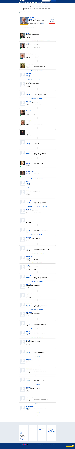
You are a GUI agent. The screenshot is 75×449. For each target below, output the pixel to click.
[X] (27, 444)
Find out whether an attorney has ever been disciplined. (41, 429)
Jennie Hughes (28, 378)
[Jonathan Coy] (22, 192)
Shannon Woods (29, 340)
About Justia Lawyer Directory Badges (50, 428)
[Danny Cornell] (22, 75)
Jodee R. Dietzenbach (30, 43)
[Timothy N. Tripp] (22, 112)
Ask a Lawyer (24, 2)
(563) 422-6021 (28, 277)
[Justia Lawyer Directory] (22, 1)
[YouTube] (23, 444)
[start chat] (73, 446)
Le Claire (21, 430)
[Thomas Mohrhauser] (22, 408)
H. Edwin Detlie (28, 120)
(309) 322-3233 (30, 19)
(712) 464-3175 (28, 389)
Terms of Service (46, 444)
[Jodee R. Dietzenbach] (22, 45)
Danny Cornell (28, 73)
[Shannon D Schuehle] (22, 173)
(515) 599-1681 (28, 143)
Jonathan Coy (28, 190)
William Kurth (28, 387)
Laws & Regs (36, 2)
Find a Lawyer (20, 2)
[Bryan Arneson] (22, 239)
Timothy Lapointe (29, 256)
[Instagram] (25, 444)
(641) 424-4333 (28, 258)
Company (42, 444)
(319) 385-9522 (28, 75)
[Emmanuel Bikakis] (22, 248)
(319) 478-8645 (28, 324)
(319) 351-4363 (28, 66)
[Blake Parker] (22, 142)
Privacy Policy (50, 444)
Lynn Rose (28, 63)
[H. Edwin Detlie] (22, 122)
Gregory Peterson (29, 218)
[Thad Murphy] (22, 35)
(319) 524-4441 (28, 94)
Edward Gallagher (29, 350)
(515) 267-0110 (28, 113)
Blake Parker (28, 140)
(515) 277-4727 (28, 173)
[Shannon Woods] (22, 342)
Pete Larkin (28, 130)
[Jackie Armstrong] (22, 370)
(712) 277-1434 (28, 239)
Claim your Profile (50, 430)
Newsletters (39, 2)
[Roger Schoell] (22, 361)
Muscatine (21, 431)
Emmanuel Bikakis (29, 246)
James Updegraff (29, 275)
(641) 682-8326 (28, 153)
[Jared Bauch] (22, 323)
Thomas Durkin (31, 17)
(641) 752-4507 (28, 361)
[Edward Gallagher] (22, 352)
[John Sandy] (22, 398)
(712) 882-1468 (28, 408)
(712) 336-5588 (28, 399)
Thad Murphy (28, 33)
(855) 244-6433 (28, 56)
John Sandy (28, 396)
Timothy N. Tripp (29, 110)
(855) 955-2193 (28, 163)
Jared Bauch (28, 321)
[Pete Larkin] (22, 132)
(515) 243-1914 (28, 221)
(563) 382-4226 (28, 183)
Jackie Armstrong (29, 368)
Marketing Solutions (43, 2)
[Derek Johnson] (22, 163)
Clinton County (22, 438)
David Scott (28, 265)
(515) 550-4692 (28, 133)
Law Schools (32, 2)
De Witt (21, 433)
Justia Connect (36, 444)
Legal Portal (39, 444)
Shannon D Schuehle (30, 171)
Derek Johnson (28, 161)
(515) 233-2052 (28, 202)
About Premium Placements (51, 431)
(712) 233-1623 (28, 230)
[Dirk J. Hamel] (22, 55)
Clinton (21, 432)
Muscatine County (22, 439)
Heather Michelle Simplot (30, 151)
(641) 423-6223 (28, 371)
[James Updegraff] (22, 277)
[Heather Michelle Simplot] (22, 153)
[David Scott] (22, 267)
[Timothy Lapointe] (22, 258)
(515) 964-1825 (28, 211)
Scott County (21, 437)
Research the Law (29, 2)
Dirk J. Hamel (28, 53)
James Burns (28, 181)
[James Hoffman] (22, 84)
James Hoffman (28, 82)
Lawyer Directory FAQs (50, 429)
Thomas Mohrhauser (29, 406)
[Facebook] (24, 444)
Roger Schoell (28, 359)
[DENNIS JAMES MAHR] (22, 230)
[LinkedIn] (22, 444)
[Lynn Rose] (22, 65)
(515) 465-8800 (28, 380)
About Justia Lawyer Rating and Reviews (51, 432)
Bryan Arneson (28, 237)
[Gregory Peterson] (22, 220)
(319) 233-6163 (28, 352)
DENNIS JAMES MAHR (30, 228)
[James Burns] (22, 183)
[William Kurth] (22, 389)
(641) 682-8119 (28, 123)
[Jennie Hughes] (22, 380)
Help (43, 444)
